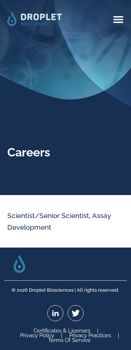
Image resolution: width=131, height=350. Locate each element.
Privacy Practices (90, 335)
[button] (118, 19)
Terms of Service (69, 340)
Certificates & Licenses (61, 330)
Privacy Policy (37, 335)
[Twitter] (76, 313)
